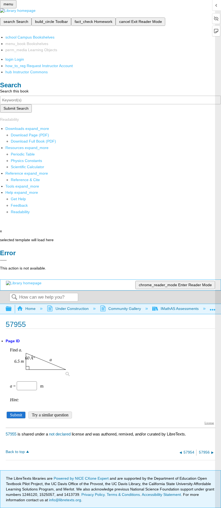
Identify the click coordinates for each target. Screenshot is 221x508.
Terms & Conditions (123, 494)
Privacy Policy (93, 494)
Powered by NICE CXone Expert (82, 478)
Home (30, 308)
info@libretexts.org (64, 500)
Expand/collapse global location (213, 307)
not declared (60, 434)
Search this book (14, 91)
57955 (11, 434)
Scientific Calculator (27, 167)
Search (14, 297)
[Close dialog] (3, 260)
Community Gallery (124, 308)
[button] (19, 205)
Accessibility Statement (161, 494)
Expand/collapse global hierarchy (12, 309)
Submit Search (16, 108)
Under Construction (71, 308)
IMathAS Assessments (180, 308)
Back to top (15, 452)
